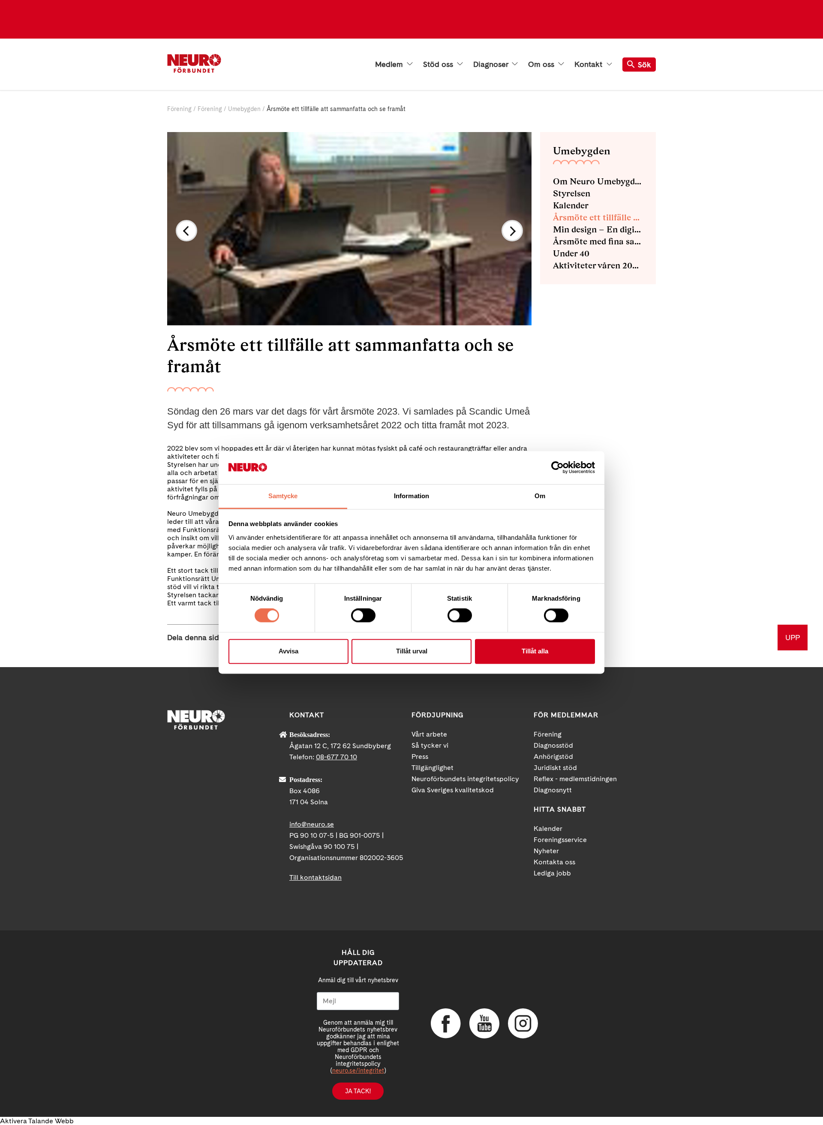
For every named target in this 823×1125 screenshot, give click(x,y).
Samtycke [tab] (283, 495)
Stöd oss (439, 64)
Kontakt (589, 64)
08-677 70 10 (336, 757)
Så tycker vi (430, 745)
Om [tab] (540, 495)
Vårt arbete (429, 734)
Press (420, 756)
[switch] (363, 616)
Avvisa (288, 651)
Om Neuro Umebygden (598, 181)
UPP (792, 637)
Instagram (523, 1023)
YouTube (484, 1023)
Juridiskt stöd (555, 768)
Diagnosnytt (553, 790)
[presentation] (186, 230)
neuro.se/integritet (358, 1070)
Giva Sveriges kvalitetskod (453, 790)
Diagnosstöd (553, 745)
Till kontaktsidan (315, 877)
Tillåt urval (411, 651)
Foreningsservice (560, 840)
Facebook (446, 1023)
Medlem (390, 64)
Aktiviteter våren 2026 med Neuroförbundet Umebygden (598, 265)
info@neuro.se (311, 824)
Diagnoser (491, 64)
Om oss (542, 64)
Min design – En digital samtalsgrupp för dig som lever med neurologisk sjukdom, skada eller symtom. (598, 229)
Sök (644, 64)
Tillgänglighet (433, 768)
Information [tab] (411, 495)
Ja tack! (358, 1091)
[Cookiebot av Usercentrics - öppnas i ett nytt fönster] (557, 467)
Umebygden (244, 108)
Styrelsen (571, 193)
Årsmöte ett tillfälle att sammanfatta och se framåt (598, 217)
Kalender (571, 205)
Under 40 (571, 253)
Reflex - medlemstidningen (575, 779)
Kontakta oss (554, 862)
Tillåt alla (535, 651)
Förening (179, 108)
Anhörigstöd (553, 756)
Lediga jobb (552, 873)
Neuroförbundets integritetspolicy (465, 779)
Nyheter (546, 851)
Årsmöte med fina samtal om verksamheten (598, 241)
